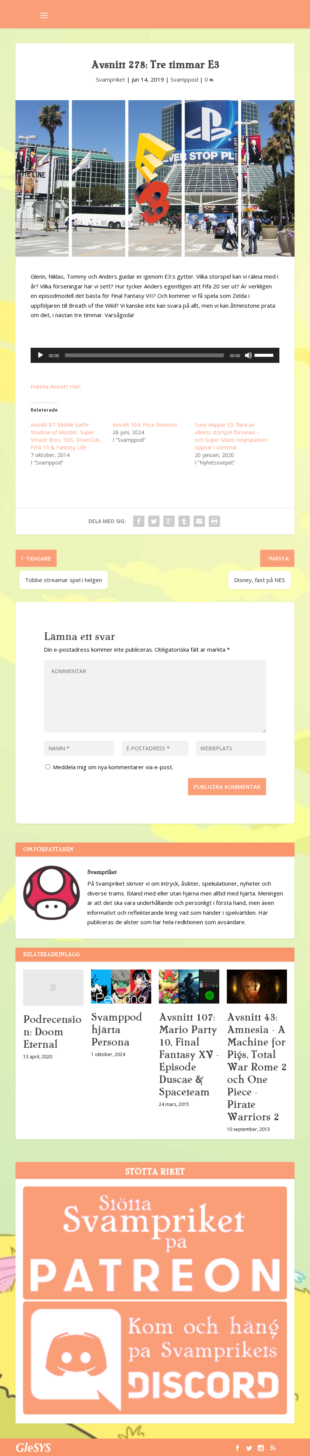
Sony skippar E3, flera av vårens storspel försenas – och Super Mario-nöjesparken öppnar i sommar (231, 436)
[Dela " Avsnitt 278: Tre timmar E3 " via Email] (199, 521)
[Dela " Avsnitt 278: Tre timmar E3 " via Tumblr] (184, 521)
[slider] (265, 354)
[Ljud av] (248, 355)
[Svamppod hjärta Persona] (121, 987)
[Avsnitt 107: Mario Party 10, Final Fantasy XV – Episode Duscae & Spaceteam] (189, 987)
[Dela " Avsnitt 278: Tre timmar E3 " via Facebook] (138, 521)
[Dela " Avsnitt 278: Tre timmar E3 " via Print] (214, 521)
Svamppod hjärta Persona (116, 1030)
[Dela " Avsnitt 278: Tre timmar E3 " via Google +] (169, 521)
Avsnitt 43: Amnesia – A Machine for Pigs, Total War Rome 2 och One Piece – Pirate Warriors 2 (257, 1067)
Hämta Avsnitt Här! (56, 386)
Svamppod (184, 79)
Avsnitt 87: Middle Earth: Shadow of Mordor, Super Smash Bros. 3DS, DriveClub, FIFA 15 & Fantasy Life (66, 436)
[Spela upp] (40, 355)
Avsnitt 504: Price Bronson (145, 424)
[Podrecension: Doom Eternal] (53, 988)
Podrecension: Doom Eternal (52, 1032)
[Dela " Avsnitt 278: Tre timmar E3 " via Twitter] (153, 521)
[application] (155, 355)
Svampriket (110, 79)
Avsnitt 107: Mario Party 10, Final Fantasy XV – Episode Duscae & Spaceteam (189, 1054)
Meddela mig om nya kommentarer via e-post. (113, 767)
